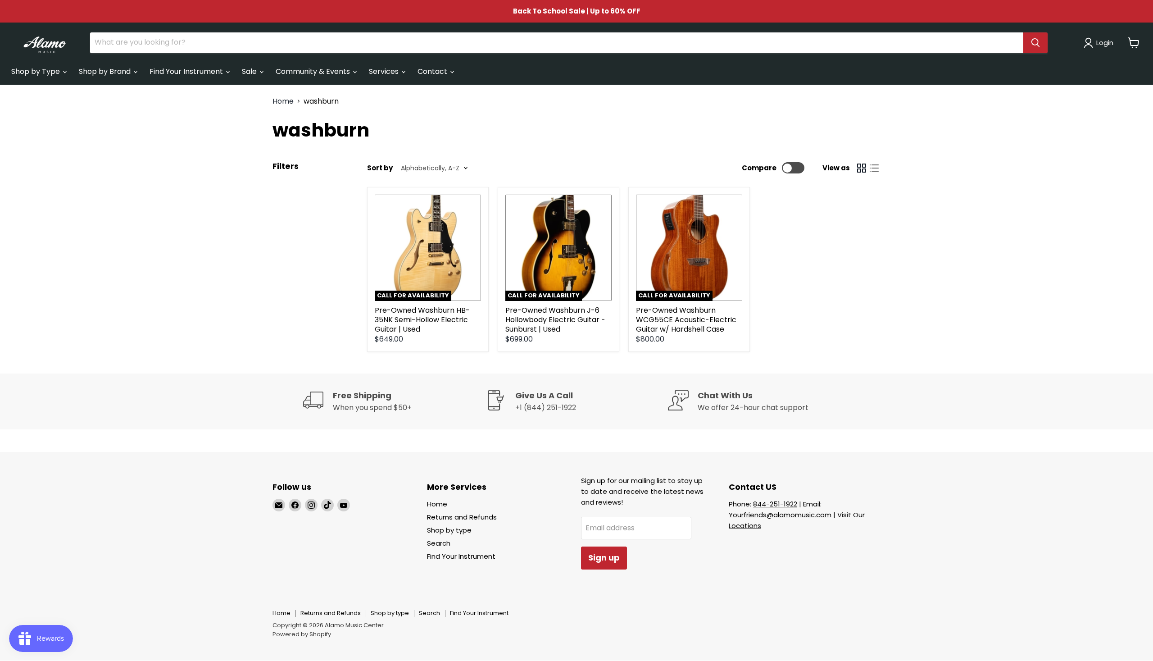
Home (283, 101)
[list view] (874, 168)
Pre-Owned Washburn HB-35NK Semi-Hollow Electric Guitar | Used (422, 319)
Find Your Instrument (187, 71)
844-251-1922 (775, 504)
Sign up (604, 557)
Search (438, 543)
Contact (433, 71)
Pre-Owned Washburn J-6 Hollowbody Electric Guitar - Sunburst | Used (555, 319)
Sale (250, 71)
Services (384, 71)
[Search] (1035, 42)
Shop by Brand (105, 71)
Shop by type (449, 530)
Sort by (380, 168)
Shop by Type (36, 71)
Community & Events (314, 71)
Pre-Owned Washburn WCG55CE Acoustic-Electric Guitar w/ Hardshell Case (686, 319)
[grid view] (861, 168)
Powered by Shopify (301, 634)
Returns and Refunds (462, 517)
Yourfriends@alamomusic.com (780, 515)
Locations (745, 525)
